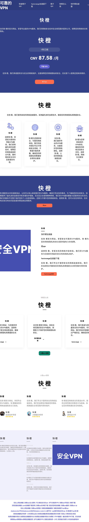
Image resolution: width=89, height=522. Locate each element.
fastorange (75, 342)
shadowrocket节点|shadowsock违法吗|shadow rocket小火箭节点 (31, 511)
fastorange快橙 (49, 274)
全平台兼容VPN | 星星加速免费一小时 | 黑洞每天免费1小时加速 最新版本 (56, 519)
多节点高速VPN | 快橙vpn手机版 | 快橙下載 (62, 503)
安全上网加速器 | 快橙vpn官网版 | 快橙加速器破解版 (37, 508)
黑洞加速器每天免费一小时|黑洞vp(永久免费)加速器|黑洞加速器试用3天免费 (36, 514)
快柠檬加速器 (37, 339)
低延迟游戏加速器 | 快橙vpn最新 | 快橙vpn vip (63, 505)
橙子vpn (44, 82)
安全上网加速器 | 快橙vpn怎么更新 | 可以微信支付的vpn (31, 503)
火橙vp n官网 (44, 353)
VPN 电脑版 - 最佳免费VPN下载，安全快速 (67, 516)
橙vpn (44, 205)
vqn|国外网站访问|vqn (58, 511)
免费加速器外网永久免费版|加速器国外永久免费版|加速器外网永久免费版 (31, 516)
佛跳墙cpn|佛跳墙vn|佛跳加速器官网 (21, 519)
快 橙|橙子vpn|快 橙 (72, 511)
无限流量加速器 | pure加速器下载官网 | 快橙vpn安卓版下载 (30, 505)
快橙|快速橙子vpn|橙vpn (61, 508)
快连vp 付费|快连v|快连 (68, 514)
